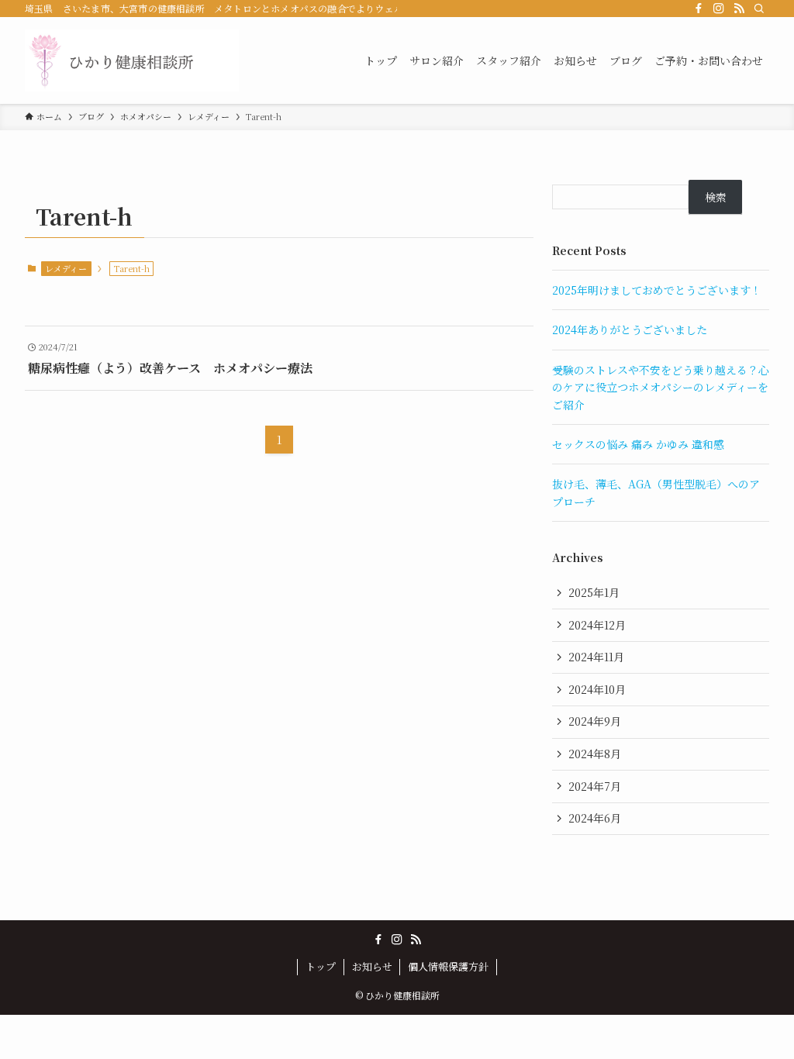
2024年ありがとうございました (629, 329)
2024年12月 (597, 625)
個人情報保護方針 (448, 966)
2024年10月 (597, 689)
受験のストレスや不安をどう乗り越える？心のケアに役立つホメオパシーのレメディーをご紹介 (660, 387)
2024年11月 (596, 656)
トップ (321, 966)
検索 (716, 197)
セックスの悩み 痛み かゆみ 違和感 (638, 444)
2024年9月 (594, 721)
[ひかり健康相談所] (132, 60)
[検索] (759, 8)
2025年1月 (594, 592)
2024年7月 (594, 786)
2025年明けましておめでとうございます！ (656, 290)
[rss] (739, 8)
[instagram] (719, 8)
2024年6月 (594, 818)
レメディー (66, 268)
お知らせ (372, 966)
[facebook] (699, 8)
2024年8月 (594, 753)
